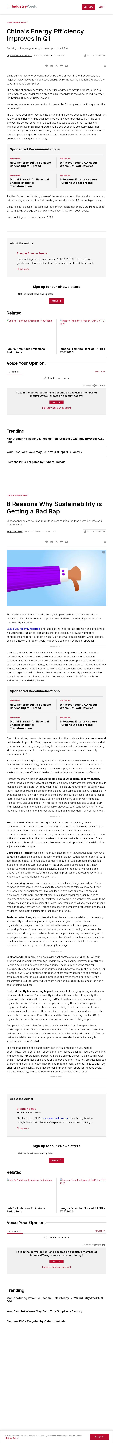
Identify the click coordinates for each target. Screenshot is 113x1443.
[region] (56, 378)
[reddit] (61, 65)
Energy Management (17, 23)
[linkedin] (51, 65)
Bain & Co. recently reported (23, 628)
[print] (105, 65)
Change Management (17, 495)
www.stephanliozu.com (55, 1118)
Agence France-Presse (19, 55)
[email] (66, 65)
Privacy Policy (12, 1438)
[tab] (15, 372)
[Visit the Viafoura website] (99, 385)
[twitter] (56, 65)
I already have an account (56, 407)
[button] (9, 7)
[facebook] (46, 65)
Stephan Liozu (14, 531)
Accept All (99, 1437)
